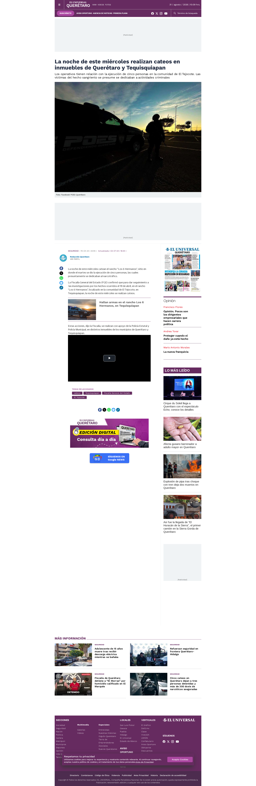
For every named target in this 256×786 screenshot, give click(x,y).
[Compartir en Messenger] (61, 283)
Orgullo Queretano (107, 736)
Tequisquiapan (92, 393)
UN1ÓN (144, 738)
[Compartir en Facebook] (61, 268)
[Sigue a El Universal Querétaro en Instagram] (162, 14)
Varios (123, 767)
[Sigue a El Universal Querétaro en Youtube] (166, 14)
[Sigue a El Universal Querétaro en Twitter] (157, 14)
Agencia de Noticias (102, 13)
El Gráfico (146, 725)
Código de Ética (102, 775)
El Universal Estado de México (128, 739)
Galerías (81, 730)
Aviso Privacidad (141, 775)
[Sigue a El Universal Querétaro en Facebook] (153, 14)
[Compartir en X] (61, 273)
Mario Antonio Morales (176, 347)
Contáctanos (87, 775)
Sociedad (60, 725)
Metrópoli (60, 741)
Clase (144, 731)
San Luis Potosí (127, 725)
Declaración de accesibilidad (173, 775)
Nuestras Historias (107, 733)
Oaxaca (123, 728)
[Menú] (59, 4)
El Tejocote (79, 397)
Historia (154, 775)
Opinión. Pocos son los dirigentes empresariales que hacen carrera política (175, 318)
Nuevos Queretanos (108, 749)
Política (59, 735)
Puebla (123, 731)
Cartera (59, 738)
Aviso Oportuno (84, 13)
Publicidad (127, 775)
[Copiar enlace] (61, 287)
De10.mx (145, 728)
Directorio (74, 775)
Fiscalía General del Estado (117, 393)
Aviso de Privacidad (144, 762)
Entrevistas (104, 730)
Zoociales (103, 746)
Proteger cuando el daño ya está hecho (175, 337)
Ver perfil (75, 259)
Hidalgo (123, 735)
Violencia (115, 775)
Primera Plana (120, 13)
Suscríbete (65, 13)
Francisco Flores (173, 307)
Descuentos (147, 751)
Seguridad (73, 251)
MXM (94, 5)
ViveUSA (145, 735)
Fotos (108, 5)
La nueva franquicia (175, 351)
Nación (59, 731)
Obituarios (146, 747)
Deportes (60, 747)
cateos (77, 393)
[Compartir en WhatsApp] (61, 278)
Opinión (169, 301)
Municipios (61, 744)
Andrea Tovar (171, 331)
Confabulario (147, 741)
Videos (101, 5)
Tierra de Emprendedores (106, 741)
